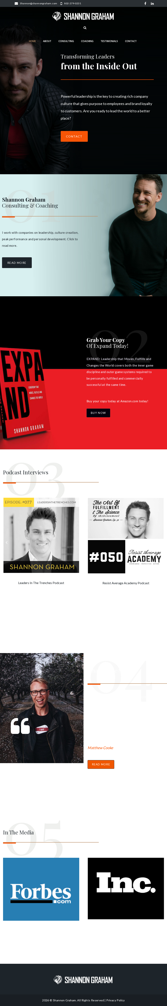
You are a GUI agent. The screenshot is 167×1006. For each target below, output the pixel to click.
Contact (131, 41)
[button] (17, 262)
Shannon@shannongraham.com (38, 3)
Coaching (87, 41)
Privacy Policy (115, 1000)
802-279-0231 (72, 3)
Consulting (66, 41)
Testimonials (109, 41)
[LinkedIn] (152, 3)
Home (32, 41)
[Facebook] (145, 3)
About (47, 41)
